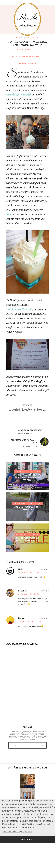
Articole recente (30, 446)
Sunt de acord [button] (27, 839)
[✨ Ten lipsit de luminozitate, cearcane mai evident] (27, 781)
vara (45, 411)
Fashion (21, 49)
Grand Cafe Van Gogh (19, 94)
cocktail (17, 409)
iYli (20, 569)
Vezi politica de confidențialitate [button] (17, 831)
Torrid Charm (35, 411)
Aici (8, 214)
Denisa (21, 618)
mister (25, 411)
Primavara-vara (27, 63)
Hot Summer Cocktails (19, 309)
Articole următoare (27, 434)
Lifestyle (32, 49)
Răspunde (44, 569)
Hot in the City (14, 411)
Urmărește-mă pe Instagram (27, 768)
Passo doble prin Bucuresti (27, 56)
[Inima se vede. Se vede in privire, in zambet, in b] (27, 795)
